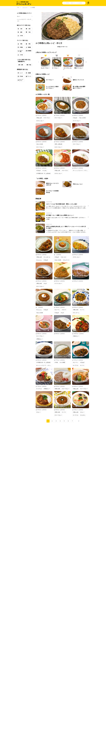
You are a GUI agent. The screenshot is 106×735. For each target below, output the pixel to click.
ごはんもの (24, 7)
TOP (18, 7)
